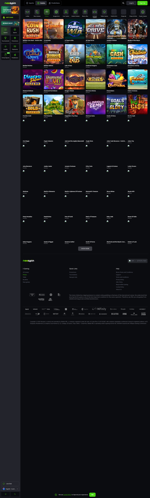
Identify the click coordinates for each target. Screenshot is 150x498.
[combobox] (10, 489)
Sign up (142, 3)
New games (26, 282)
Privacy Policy (120, 279)
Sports (31, 3)
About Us (119, 289)
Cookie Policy (120, 287)
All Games (26, 272)
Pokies (25, 275)
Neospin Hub (73, 277)
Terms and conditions (122, 277)
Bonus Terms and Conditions (124, 272)
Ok (92, 495)
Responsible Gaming (122, 284)
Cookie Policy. (67, 495)
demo (33, 32)
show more (85, 248)
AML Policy (119, 282)
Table (24, 277)
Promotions (72, 272)
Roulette (25, 279)
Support (118, 275)
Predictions (55, 3)
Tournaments (73, 275)
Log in (131, 3)
